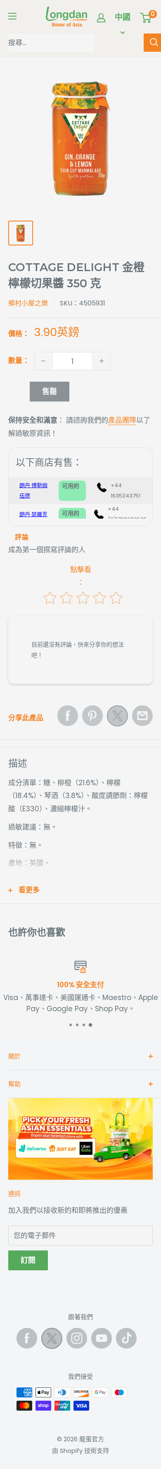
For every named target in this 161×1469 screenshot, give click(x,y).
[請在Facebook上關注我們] (27, 1338)
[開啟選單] (12, 16)
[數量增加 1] (101, 361)
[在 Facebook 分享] (67, 715)
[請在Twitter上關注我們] (51, 1340)
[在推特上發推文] (117, 718)
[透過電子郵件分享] (142, 715)
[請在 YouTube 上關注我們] (101, 1338)
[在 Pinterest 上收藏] (92, 715)
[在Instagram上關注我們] (76, 1338)
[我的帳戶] (101, 17)
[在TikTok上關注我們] (126, 1338)
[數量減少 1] (43, 361)
